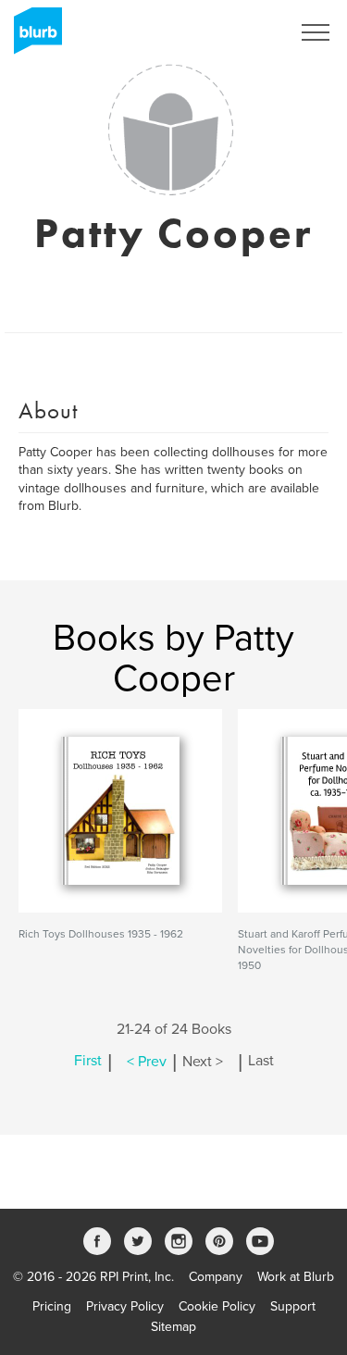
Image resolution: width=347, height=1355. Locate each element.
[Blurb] (32, 37)
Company (215, 1277)
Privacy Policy (125, 1306)
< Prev (147, 1061)
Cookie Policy (217, 1306)
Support (293, 1306)
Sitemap (173, 1327)
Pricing (51, 1306)
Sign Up (243, 32)
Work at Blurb (295, 1277)
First (88, 1061)
